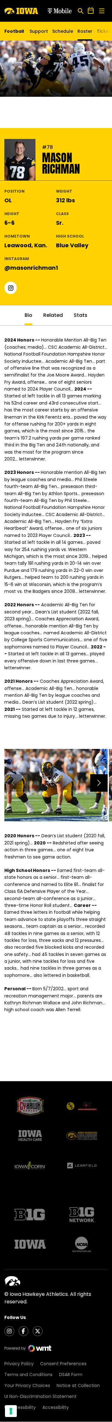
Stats (80, 315)
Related (53, 315)
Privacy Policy (19, 1363)
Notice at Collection (78, 1385)
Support (39, 31)
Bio (28, 315)
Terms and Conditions (28, 1374)
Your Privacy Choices (27, 1385)
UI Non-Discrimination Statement (40, 1396)
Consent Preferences (63, 1363)
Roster (84, 31)
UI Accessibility (20, 1407)
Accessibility (55, 1407)
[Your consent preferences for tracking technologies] (11, 1411)
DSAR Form (70, 1374)
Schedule (62, 31)
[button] (99, 783)
